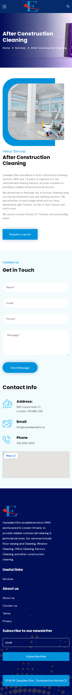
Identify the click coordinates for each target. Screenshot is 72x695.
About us (9, 598)
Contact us (10, 606)
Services (20, 48)
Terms (6, 613)
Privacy (7, 621)
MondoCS (60, 680)
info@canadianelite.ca (31, 427)
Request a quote (20, 234)
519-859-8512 (26, 443)
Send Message (20, 368)
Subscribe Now (36, 656)
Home (6, 48)
